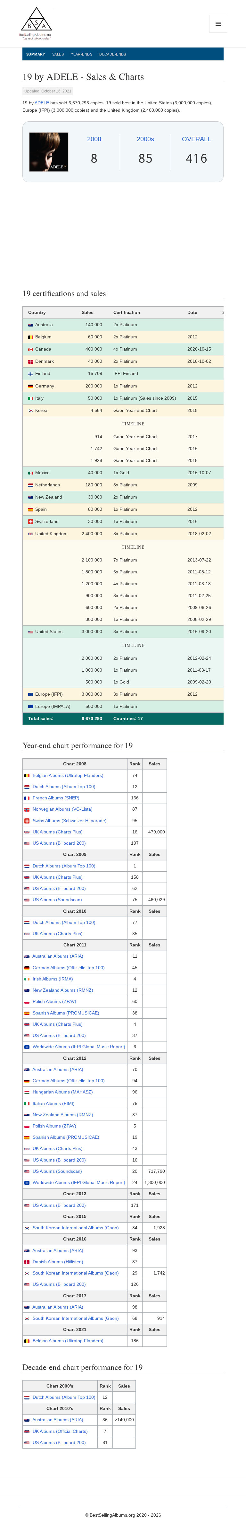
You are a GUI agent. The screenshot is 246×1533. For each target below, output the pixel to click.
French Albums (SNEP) (56, 797)
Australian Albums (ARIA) (57, 956)
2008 (94, 139)
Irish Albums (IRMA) (53, 978)
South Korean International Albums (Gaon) (76, 1227)
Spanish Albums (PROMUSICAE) (66, 1012)
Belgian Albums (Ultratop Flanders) (68, 775)
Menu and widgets (218, 32)
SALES (58, 54)
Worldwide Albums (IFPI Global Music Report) (79, 1046)
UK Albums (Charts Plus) (58, 831)
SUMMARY (35, 54)
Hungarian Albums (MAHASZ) (63, 1091)
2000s (145, 139)
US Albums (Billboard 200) (59, 843)
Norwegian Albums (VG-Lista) (63, 809)
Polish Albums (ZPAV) (54, 1001)
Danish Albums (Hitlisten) (58, 1261)
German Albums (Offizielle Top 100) (69, 967)
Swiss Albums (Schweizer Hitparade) (70, 820)
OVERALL (196, 139)
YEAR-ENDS (81, 54)
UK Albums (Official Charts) (60, 1431)
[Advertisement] (123, 235)
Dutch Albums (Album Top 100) (64, 786)
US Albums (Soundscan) (57, 899)
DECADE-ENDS (112, 54)
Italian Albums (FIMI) (54, 1103)
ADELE (42, 102)
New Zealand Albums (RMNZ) (63, 990)
